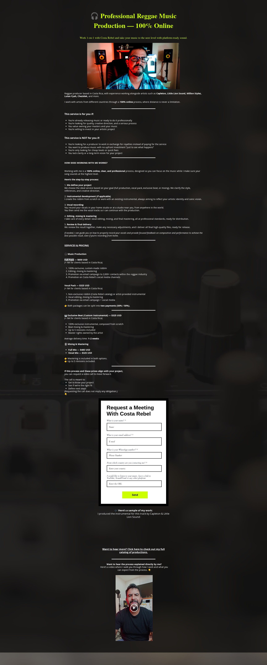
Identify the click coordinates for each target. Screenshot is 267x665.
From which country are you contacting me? (126, 463)
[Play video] (134, 608)
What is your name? (115, 420)
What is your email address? (119, 435)
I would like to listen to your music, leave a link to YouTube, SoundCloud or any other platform (129, 477)
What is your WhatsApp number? (121, 450)
